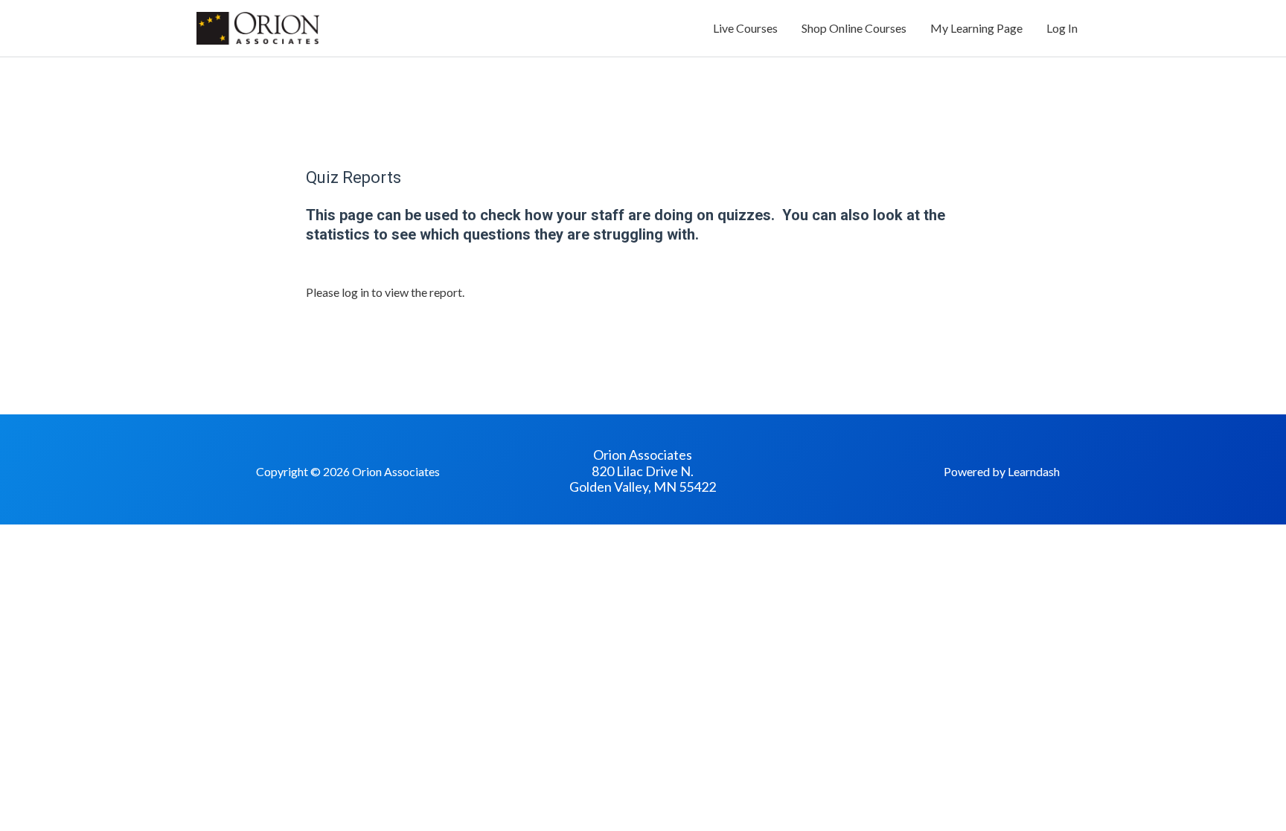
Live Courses (745, 28)
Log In (1062, 28)
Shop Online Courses (854, 28)
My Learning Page (976, 28)
